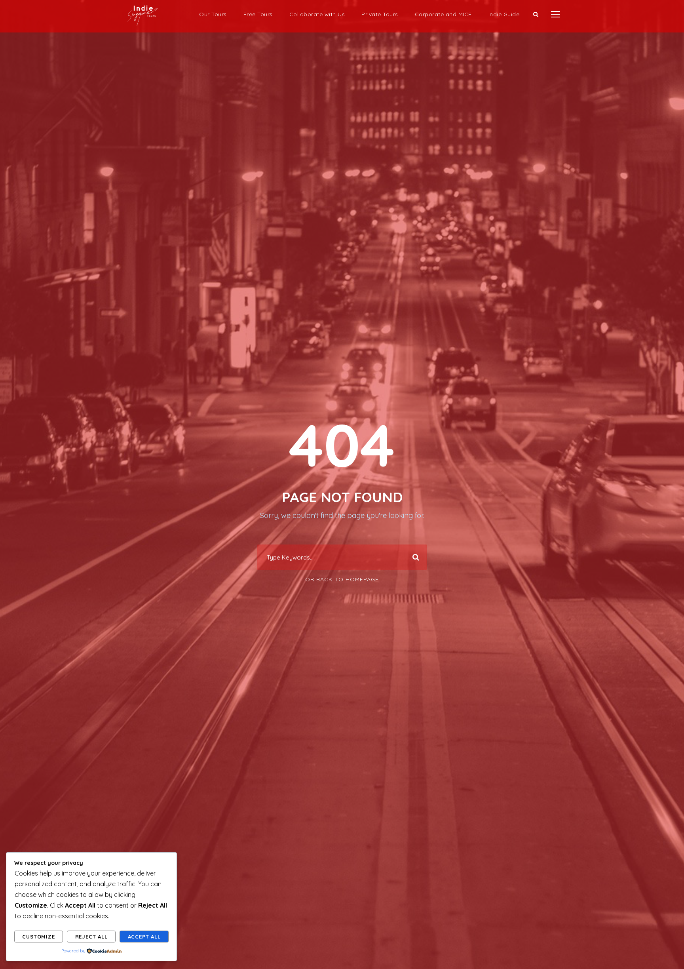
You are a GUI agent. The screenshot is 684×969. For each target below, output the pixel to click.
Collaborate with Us (317, 14)
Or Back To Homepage (342, 579)
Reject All (91, 936)
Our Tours (213, 14)
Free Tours (258, 14)
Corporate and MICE (443, 14)
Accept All (144, 936)
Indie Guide (504, 14)
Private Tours (379, 14)
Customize (38, 936)
